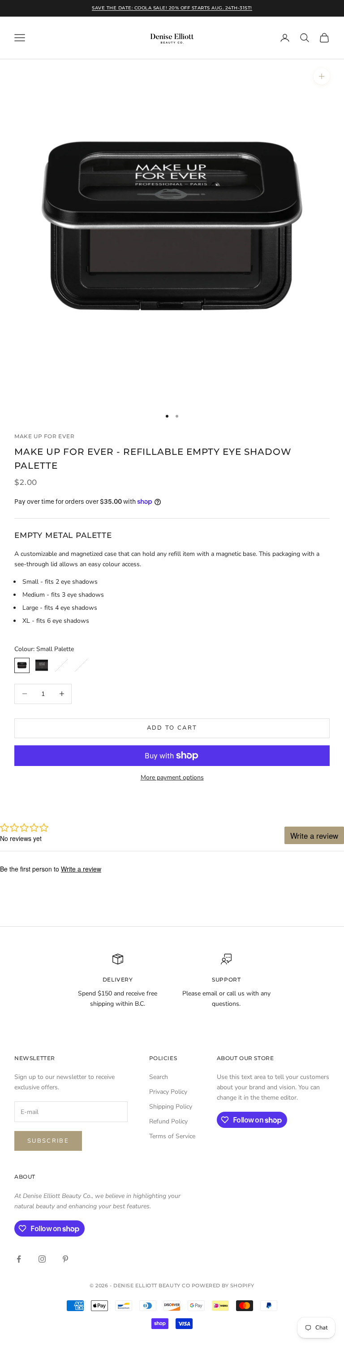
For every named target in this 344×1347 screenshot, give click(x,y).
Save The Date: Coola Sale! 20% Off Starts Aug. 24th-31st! (172, 8)
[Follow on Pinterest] (65, 1259)
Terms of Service (172, 1136)
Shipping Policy (170, 1106)
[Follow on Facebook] (18, 1259)
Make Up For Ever (44, 436)
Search (158, 1077)
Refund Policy (168, 1121)
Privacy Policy (168, 1091)
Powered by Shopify (223, 1285)
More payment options (172, 777)
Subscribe (48, 1141)
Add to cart (172, 728)
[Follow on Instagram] (42, 1259)
